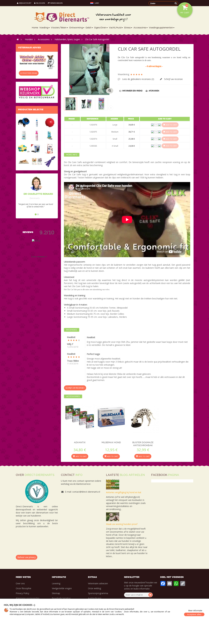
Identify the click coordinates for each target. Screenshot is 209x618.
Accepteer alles (194, 614)
